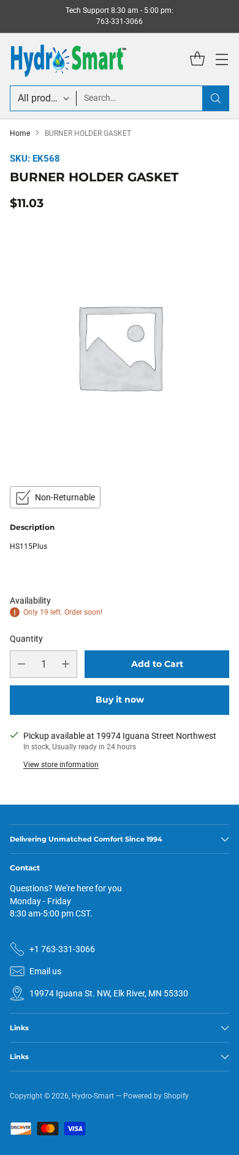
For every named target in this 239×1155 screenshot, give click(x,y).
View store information (61, 764)
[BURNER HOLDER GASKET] (119, 347)
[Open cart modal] (197, 59)
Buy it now (120, 699)
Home (20, 133)
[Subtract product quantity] (21, 664)
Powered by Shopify (156, 1096)
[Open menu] (221, 59)
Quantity (26, 639)
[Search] (215, 98)
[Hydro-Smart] (68, 59)
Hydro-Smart (93, 1096)
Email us (45, 971)
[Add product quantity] (66, 664)
